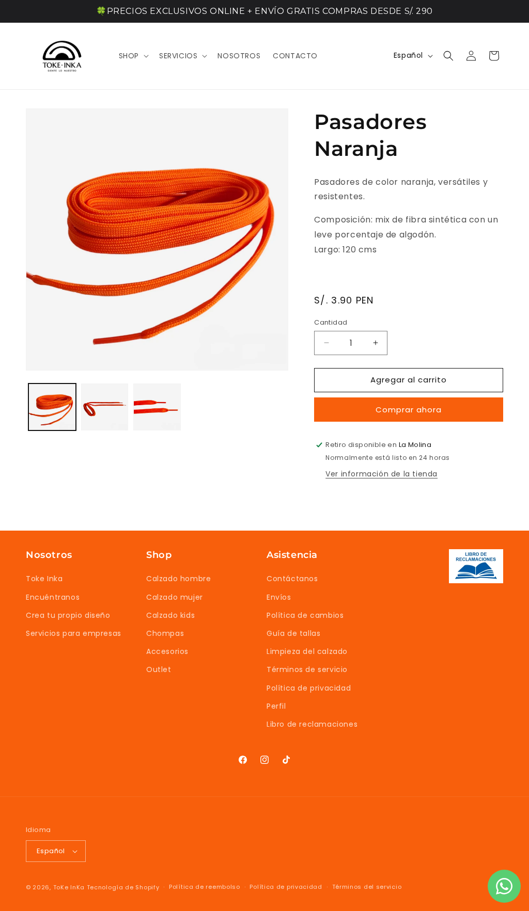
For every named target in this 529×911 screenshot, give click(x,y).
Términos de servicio (307, 669)
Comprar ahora (409, 409)
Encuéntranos (53, 597)
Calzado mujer (174, 597)
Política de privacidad (309, 688)
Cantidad (330, 322)
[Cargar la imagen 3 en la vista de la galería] (157, 407)
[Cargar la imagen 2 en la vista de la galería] (105, 407)
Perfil (276, 706)
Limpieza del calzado (307, 651)
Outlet (159, 669)
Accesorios (167, 651)
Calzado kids (170, 615)
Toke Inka (44, 578)
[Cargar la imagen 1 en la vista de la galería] (52, 407)
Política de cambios (305, 615)
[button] (133, 56)
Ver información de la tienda (381, 474)
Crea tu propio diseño (68, 615)
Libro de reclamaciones (312, 724)
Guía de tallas (293, 633)
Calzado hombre (178, 578)
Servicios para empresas (73, 633)
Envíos (279, 597)
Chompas (165, 633)
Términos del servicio (367, 887)
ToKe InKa (69, 887)
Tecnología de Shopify (123, 887)
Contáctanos (292, 578)
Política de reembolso (204, 887)
